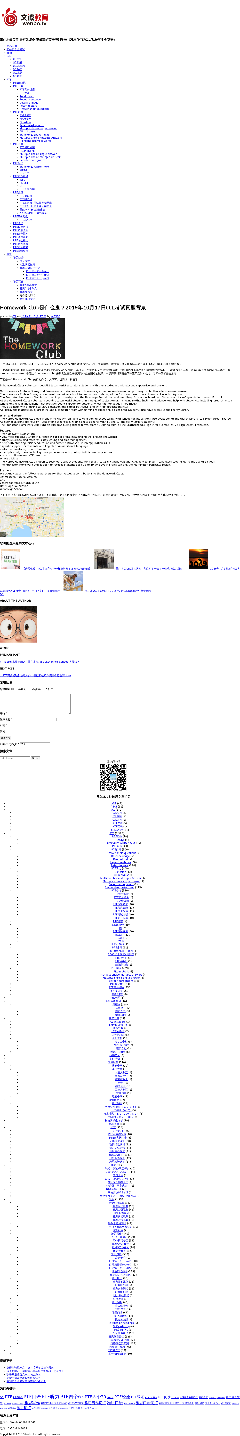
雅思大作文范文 (212, 1403)
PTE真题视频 (27, 189)
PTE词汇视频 (27, 147)
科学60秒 (25, 118)
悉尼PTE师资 (118, 1051)
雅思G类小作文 (28, 288)
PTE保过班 (26, 195)
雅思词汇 (24, 1408)
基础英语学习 (113, 1001)
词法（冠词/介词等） (117, 1178)
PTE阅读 (18, 144)
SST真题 (175, 1397)
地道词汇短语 (27, 264)
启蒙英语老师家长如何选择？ (23, 1377)
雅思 (9, 254)
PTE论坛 (18, 223)
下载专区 (115, 997)
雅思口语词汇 (116, 1154)
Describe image (29, 102)
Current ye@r (9, 744)
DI (21, 186)
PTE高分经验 (20, 216)
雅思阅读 (117, 1312)
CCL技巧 (17, 59)
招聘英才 (115, 1055)
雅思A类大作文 (18, 1404)
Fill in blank (27, 150)
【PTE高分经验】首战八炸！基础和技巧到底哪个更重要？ (35, 675)
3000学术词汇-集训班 (121, 954)
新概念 (116, 1004)
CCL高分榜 (19, 65)
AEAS (114, 806)
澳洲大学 (117, 1069)
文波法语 (115, 1058)
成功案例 (118, 1230)
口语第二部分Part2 (37, 274)
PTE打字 (25, 172)
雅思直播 (3, 1408)
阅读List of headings (121, 1322)
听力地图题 (121, 1285)
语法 (113, 1165)
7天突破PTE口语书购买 (33, 213)
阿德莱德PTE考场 (118, 1192)
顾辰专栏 (121, 1048)
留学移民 (117, 1103)
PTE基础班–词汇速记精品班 (36, 206)
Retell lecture (28, 105)
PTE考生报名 (20, 240)
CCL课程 (17, 62)
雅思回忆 (199, 1403)
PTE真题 (110, 1398)
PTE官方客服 (20, 243)
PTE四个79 (95, 1396)
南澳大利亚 (121, 1072)
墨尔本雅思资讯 (117, 1223)
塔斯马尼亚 (121, 1075)
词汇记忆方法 (117, 1148)
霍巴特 (84, 1408)
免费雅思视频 (116, 1202)
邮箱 (3, 725)
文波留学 (113, 1062)
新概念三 (120, 1008)
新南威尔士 (121, 1079)
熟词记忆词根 (117, 1144)
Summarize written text (34, 166)
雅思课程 (117, 1302)
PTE (9, 79)
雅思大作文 (26, 292)
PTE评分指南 (20, 233)
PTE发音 (25, 93)
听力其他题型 (120, 1281)
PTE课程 (18, 192)
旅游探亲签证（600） (121, 1117)
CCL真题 (17, 72)
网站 (2, 731)
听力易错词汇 (121, 1295)
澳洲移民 (114, 1099)
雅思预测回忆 (116, 1336)
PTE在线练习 (20, 82)
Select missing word (32, 125)
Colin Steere (118, 1021)
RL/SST (24, 182)
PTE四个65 (72, 1397)
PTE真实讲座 (27, 89)
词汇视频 (7, 1404)
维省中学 (117, 1096)
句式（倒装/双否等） (117, 1168)
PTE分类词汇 (117, 1130)
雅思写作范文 (76, 1403)
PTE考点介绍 (20, 230)
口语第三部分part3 (37, 278)
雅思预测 (74, 1408)
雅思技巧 (226, 1403)
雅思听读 (118, 1298)
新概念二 (120, 1011)
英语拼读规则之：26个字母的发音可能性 (30, 1367)
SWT (121, 937)
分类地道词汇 (117, 1141)
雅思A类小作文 (28, 285)
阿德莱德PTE (113, 1189)
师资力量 (114, 1018)
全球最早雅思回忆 (189, 1397)
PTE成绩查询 (20, 250)
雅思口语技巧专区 (30, 267)
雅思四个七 (188, 1403)
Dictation (25, 122)
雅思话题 (36, 1408)
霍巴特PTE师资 (117, 1353)
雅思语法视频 (120, 1220)
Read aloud (27, 96)
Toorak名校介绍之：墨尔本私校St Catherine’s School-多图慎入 (40, 661)
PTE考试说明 (20, 237)
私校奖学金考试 (16, 49)
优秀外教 (118, 1027)
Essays (23, 169)
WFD (22, 179)
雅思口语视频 (120, 1209)
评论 (3, 713)
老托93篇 (25, 115)
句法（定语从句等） (117, 1172)
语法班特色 (121, 1305)
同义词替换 (120, 1316)
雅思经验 (12, 1408)
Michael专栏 (121, 1045)
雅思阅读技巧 (63, 1408)
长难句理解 (121, 1319)
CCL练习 (17, 76)
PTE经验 (122, 1396)
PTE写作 (18, 163)
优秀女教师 (118, 1031)
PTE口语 (18, 86)
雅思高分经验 (117, 1346)
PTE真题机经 (20, 176)
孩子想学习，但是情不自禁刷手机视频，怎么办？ (35, 1371)
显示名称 (6, 719)
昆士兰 (121, 1082)
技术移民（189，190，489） (121, 1113)
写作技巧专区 (27, 298)
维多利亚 (120, 1086)
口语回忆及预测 (120, 1343)
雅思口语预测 (165, 1403)
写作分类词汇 (120, 1237)
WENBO (55, 316)
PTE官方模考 (20, 247)
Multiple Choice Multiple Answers (41, 137)
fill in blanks (27, 131)
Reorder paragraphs (32, 160)
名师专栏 (117, 1038)
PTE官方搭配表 (117, 1134)
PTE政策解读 (20, 226)
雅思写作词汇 (117, 1151)
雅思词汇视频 (120, 1216)
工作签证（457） (121, 1110)
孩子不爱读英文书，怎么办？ (23, 1374)
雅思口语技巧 (129, 1403)
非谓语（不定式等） (118, 1185)
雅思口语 (18, 257)
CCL (9, 55)
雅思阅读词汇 (117, 1161)
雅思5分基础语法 (118, 1182)
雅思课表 (120, 1309)
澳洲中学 (117, 1065)
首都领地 (121, 1093)
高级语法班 (121, 964)
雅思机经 (235, 1403)
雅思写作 (18, 281)
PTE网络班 (26, 199)
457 (114, 803)
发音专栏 (25, 261)
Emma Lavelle (118, 1024)
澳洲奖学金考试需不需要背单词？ (26, 1381)
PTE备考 (116, 890)
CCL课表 (17, 69)
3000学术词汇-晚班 (121, 951)
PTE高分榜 (26, 219)
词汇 (113, 1127)
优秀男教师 (118, 1034)
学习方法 (118, 1175)
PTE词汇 (137, 1397)
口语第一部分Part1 (37, 271)
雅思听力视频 (121, 1213)
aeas (9, 52)
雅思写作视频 (120, 1206)
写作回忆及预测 (120, 1340)
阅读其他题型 (120, 1333)
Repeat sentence (30, 99)
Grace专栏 (121, 1041)
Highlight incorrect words (35, 140)
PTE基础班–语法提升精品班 (36, 202)
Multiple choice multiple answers (40, 157)
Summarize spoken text (34, 134)
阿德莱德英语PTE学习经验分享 (118, 1196)
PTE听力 (18, 112)
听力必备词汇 (120, 1288)
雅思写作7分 (47, 1403)
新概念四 (120, 1014)
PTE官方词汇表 (118, 1137)
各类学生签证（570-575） (121, 1106)
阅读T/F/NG (121, 1329)
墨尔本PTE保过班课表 (32, 209)
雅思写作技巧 (60, 1403)
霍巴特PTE (114, 1350)
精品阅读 (12, 46)
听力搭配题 (121, 1292)
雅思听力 (117, 1278)
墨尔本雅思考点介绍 (120, 1226)
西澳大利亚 (121, 1089)
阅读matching (121, 1326)
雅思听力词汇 (117, 1158)
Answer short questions (34, 108)
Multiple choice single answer (38, 128)
